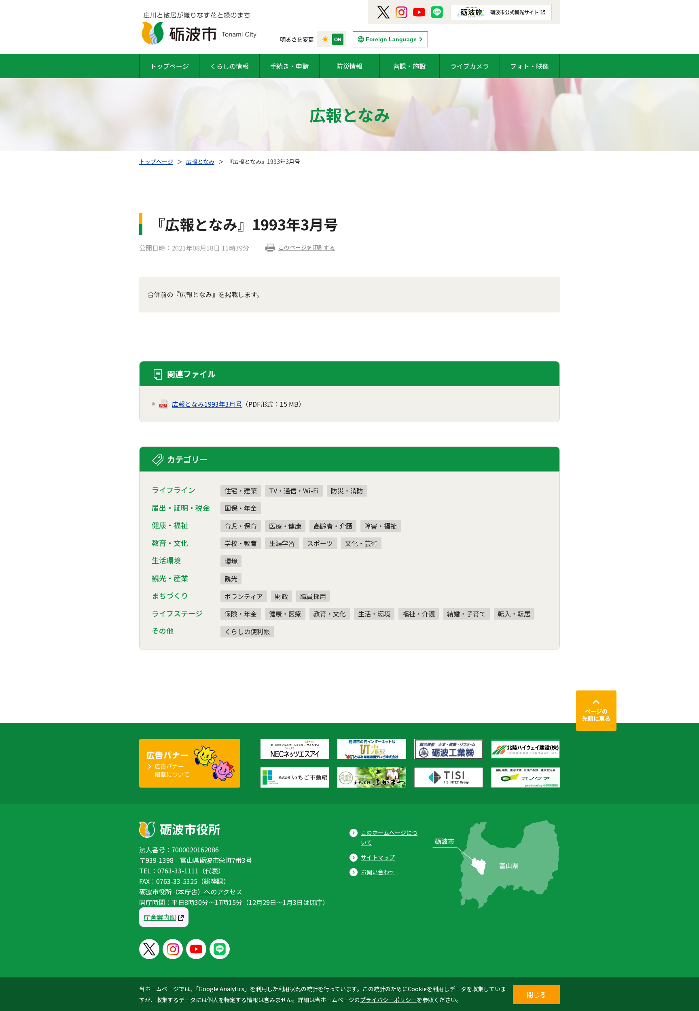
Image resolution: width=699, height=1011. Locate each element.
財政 (281, 596)
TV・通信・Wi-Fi (294, 490)
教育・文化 (329, 613)
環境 (231, 561)
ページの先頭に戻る (596, 714)
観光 (231, 578)
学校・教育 (241, 543)
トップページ (169, 66)
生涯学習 (282, 543)
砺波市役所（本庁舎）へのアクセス (190, 891)
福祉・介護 (418, 613)
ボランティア (244, 596)
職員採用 (313, 596)
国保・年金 (241, 508)
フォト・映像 (529, 66)
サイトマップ (378, 857)
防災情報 (349, 66)
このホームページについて (389, 837)
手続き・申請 (289, 66)
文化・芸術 (361, 543)
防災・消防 (347, 490)
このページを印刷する (306, 247)
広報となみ (200, 161)
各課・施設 (409, 66)
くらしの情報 (229, 66)
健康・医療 (285, 613)
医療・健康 (285, 526)
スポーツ (320, 543)
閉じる (536, 994)
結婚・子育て (466, 613)
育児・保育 (241, 526)
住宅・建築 (241, 490)
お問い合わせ (378, 872)
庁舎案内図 (160, 917)
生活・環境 (374, 613)
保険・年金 (241, 613)
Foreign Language (391, 39)
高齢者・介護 (332, 526)
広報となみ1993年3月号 (207, 404)
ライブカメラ (469, 66)
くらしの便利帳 (247, 631)
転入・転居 (514, 613)
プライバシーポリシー (388, 1000)
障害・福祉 (380, 526)
